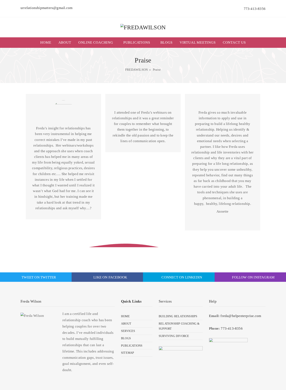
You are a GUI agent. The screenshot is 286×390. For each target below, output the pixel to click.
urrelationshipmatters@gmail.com (46, 8)
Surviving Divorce (174, 336)
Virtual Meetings (198, 42)
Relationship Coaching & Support (179, 326)
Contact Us (234, 42)
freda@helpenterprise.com (240, 316)
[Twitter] (32, 33)
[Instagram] (41, 33)
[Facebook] (24, 33)
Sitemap (127, 352)
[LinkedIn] (49, 33)
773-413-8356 (254, 9)
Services (128, 331)
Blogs (166, 42)
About (64, 42)
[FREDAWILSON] (143, 27)
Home (45, 42)
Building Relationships (178, 316)
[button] (262, 39)
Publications (136, 42)
